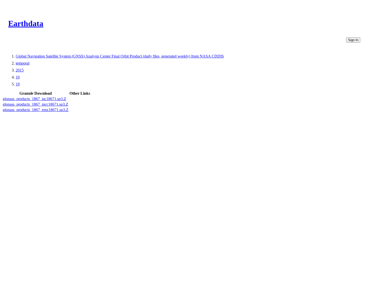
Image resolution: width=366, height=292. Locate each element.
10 (18, 77)
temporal (22, 63)
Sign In (353, 40)
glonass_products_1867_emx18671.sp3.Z (35, 110)
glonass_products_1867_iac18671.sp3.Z (34, 99)
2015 (20, 70)
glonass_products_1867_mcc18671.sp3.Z (35, 104)
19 (18, 84)
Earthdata (25, 23)
